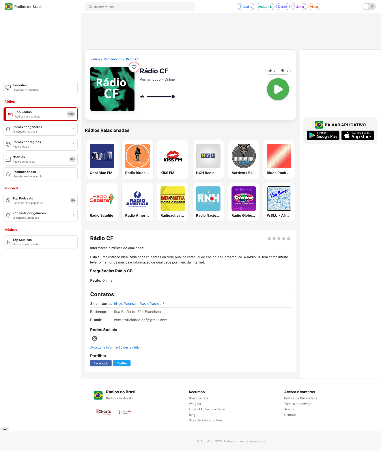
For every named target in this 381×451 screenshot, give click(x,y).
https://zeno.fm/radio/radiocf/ (139, 303)
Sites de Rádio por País (205, 420)
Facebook (101, 363)
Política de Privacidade (300, 398)
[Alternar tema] (369, 6)
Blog (192, 415)
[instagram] (94, 338)
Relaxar (298, 6)
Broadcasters (198, 398)
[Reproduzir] (278, 89)
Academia (265, 6)
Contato (290, 415)
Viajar (314, 6)
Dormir (283, 6)
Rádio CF (132, 59)
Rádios (95, 59)
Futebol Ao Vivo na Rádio (207, 409)
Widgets (195, 404)
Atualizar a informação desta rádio (115, 347)
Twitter (122, 363)
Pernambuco (113, 59)
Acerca (289, 409)
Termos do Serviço (297, 404)
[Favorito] (134, 67)
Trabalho (246, 6)
